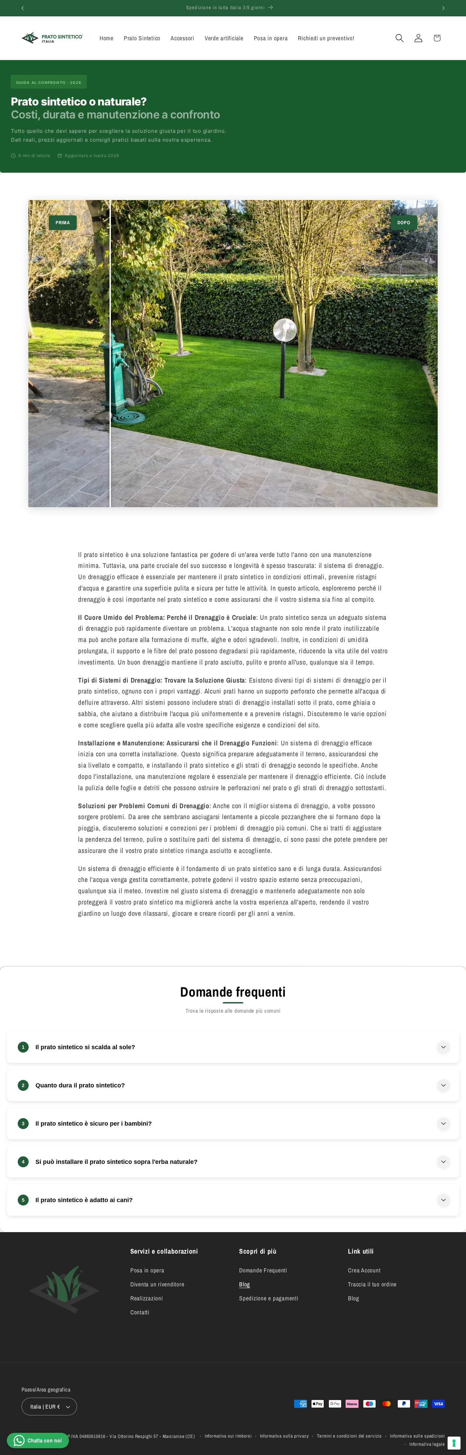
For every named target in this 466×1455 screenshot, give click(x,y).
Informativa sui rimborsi (228, 1436)
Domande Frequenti (263, 1270)
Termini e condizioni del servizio (349, 1436)
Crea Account (364, 1270)
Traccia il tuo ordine (372, 1284)
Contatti (139, 1312)
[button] (399, 38)
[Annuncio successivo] (443, 8)
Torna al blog (238, 946)
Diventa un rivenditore (157, 1284)
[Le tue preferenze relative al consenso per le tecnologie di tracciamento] (454, 1443)
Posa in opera (147, 1270)
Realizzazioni (146, 1298)
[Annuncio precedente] (22, 8)
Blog (244, 1284)
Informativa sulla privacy (284, 1436)
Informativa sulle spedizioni (417, 1436)
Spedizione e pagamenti (268, 1298)
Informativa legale (427, 1444)
